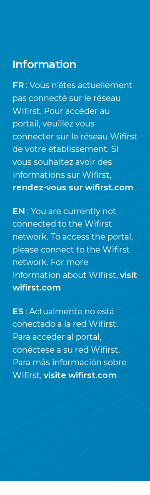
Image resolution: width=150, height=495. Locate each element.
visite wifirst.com (80, 375)
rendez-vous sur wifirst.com (72, 187)
